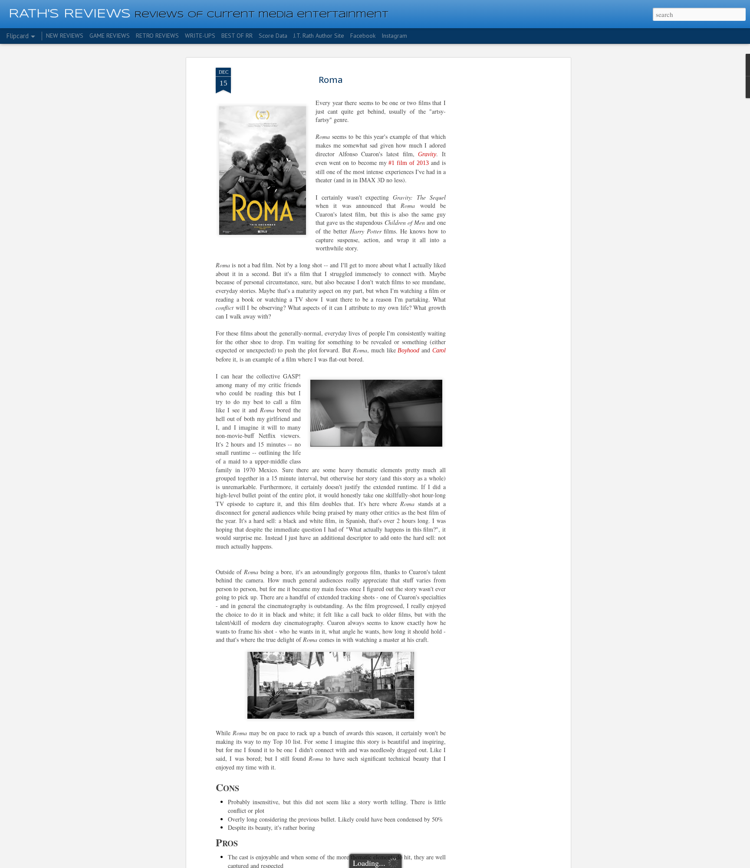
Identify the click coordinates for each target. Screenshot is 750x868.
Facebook (362, 35)
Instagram (394, 35)
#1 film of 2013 (408, 163)
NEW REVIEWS (64, 35)
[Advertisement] (493, 204)
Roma (331, 79)
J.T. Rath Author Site (318, 35)
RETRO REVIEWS (157, 35)
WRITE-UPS (200, 35)
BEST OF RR (237, 35)
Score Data (273, 35)
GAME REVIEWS (109, 35)
